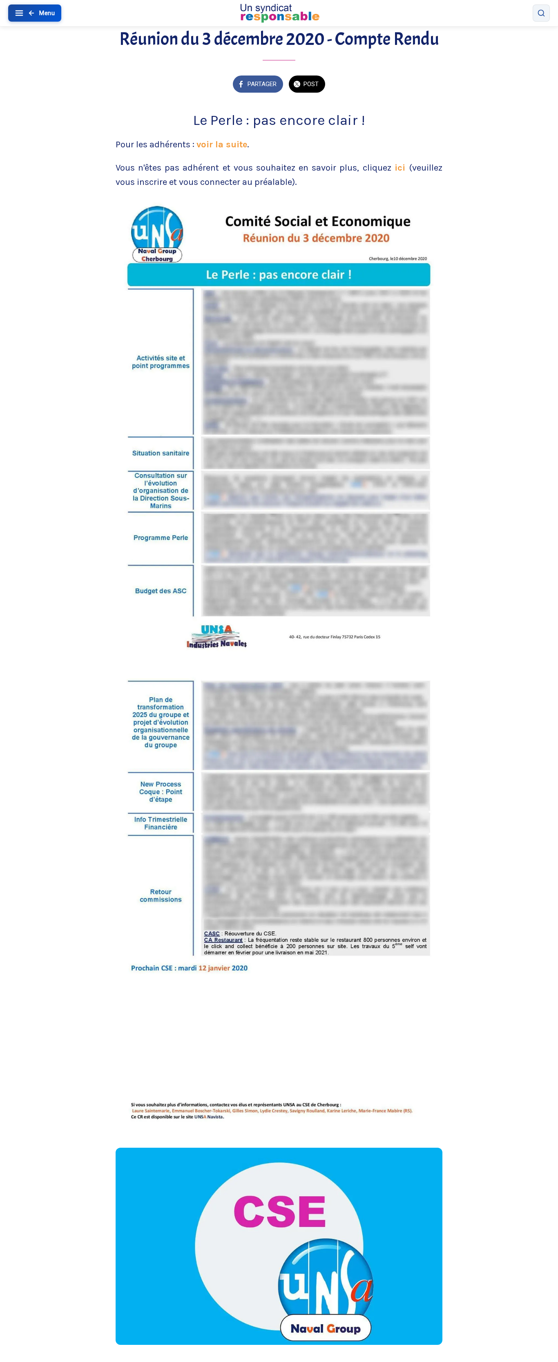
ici (402, 167)
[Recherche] (541, 13)
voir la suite (221, 144)
